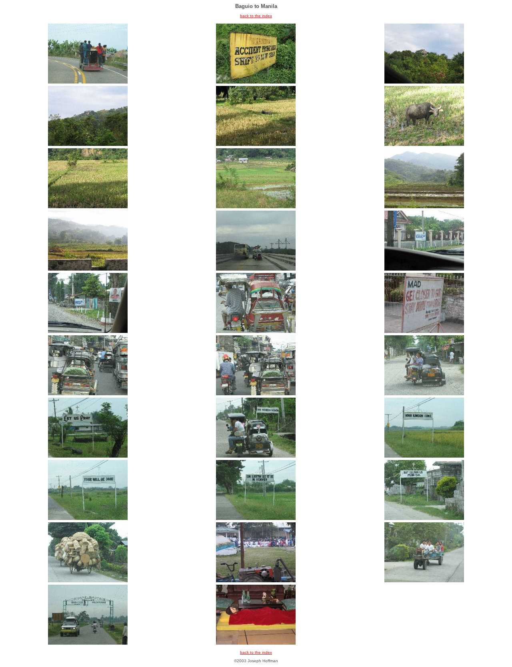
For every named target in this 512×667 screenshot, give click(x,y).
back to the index (256, 16)
